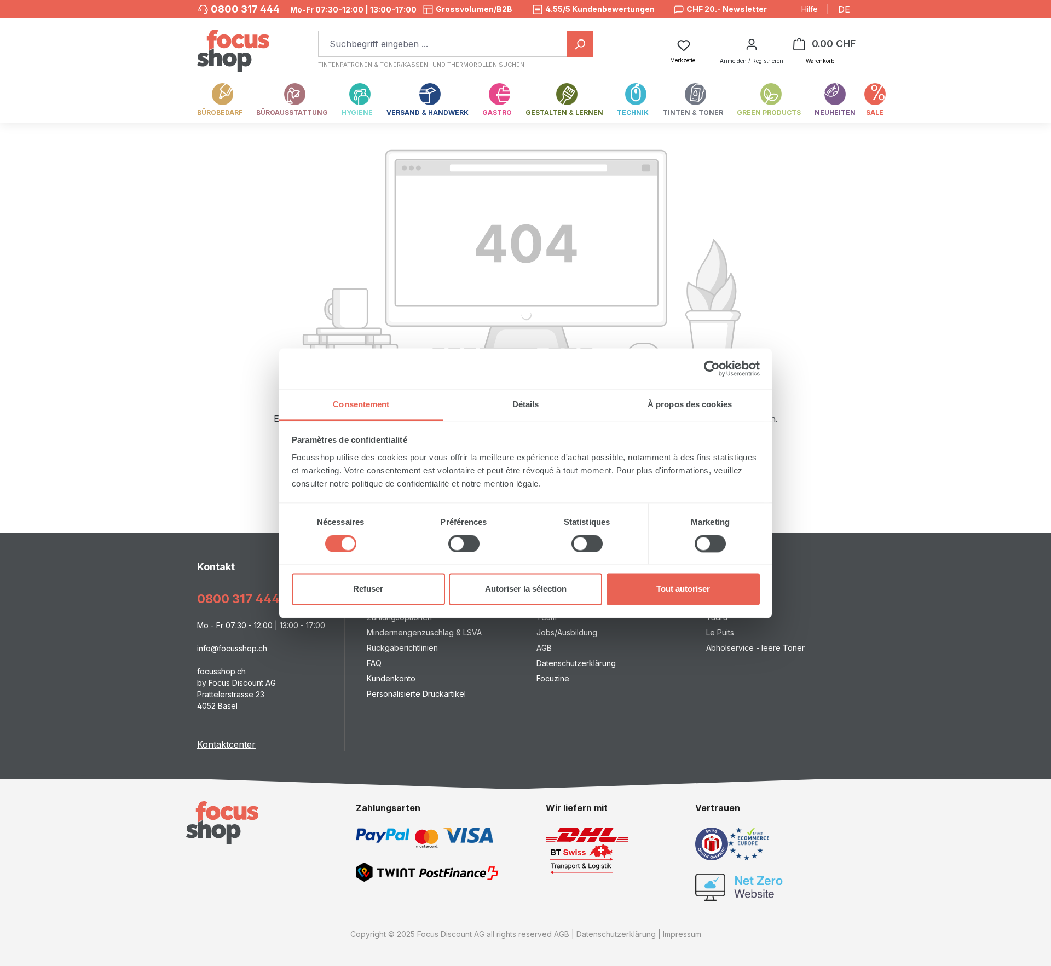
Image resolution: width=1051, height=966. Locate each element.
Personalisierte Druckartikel (416, 693)
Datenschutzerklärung (576, 663)
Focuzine (552, 678)
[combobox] (443, 44)
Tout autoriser (683, 589)
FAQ (374, 663)
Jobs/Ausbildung (566, 632)
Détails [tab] (525, 404)
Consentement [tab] (361, 404)
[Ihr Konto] (751, 44)
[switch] (464, 543)
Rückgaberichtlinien (402, 647)
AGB (544, 647)
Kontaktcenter (226, 744)
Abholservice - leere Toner (755, 647)
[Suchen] (580, 44)
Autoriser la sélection (526, 589)
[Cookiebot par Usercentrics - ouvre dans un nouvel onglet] (712, 368)
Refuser (368, 589)
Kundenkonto (391, 678)
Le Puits (720, 632)
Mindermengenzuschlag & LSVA (424, 632)
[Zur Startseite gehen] (233, 45)
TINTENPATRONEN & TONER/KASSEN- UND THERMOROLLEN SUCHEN (421, 64)
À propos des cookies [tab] (690, 404)
